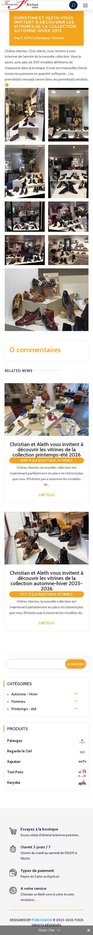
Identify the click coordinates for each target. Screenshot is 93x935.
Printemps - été (23, 709)
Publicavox (42, 920)
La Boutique (41, 38)
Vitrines (56, 38)
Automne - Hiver (24, 694)
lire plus (46, 495)
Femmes (18, 701)
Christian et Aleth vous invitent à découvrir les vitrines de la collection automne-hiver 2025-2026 (46, 581)
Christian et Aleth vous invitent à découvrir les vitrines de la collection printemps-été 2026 (46, 449)
